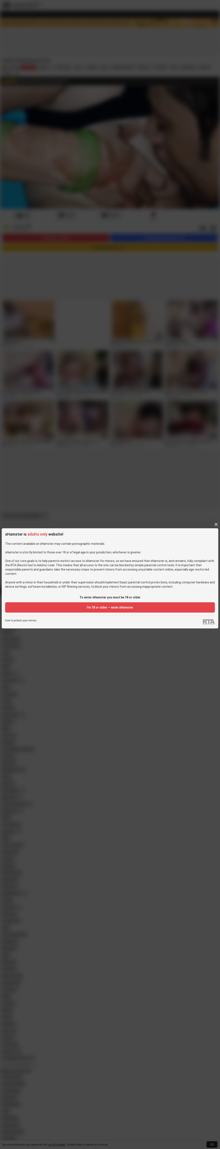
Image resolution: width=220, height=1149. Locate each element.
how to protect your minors (21, 620)
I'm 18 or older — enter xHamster (110, 607)
